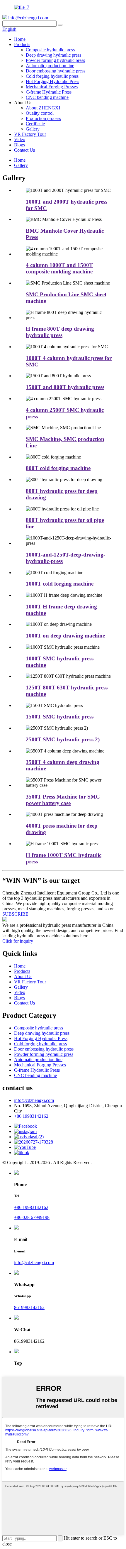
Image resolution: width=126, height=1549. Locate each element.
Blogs (19, 144)
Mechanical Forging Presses (52, 86)
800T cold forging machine (58, 468)
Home (19, 39)
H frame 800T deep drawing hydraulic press (60, 332)
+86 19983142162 (31, 1116)
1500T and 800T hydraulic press (65, 387)
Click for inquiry (17, 940)
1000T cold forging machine (59, 584)
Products (22, 44)
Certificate (35, 123)
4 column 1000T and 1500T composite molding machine (59, 268)
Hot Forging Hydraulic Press (52, 81)
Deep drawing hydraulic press (53, 55)
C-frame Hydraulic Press (48, 91)
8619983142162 (29, 1307)
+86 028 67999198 (32, 1217)
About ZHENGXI (43, 107)
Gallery (33, 128)
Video (19, 139)
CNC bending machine (47, 97)
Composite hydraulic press (50, 49)
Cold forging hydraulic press (52, 76)
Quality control (40, 113)
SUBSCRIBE (15, 914)
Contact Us (24, 150)
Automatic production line (50, 65)
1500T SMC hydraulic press (59, 716)
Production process (43, 118)
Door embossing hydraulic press (55, 70)
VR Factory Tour (30, 134)
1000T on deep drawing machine (65, 636)
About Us (23, 976)
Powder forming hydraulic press (55, 60)
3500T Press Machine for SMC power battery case (63, 800)
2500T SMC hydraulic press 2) (63, 739)
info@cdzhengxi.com (28, 17)
